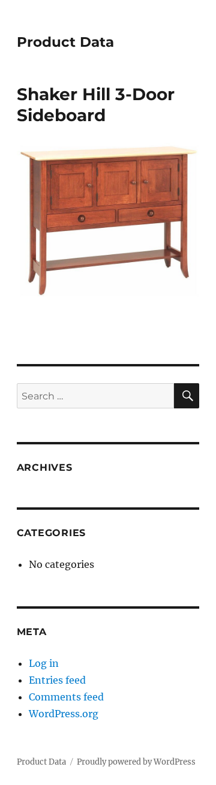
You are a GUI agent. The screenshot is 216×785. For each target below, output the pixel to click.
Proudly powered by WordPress (136, 762)
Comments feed (66, 697)
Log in (44, 663)
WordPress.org (63, 714)
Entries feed (57, 680)
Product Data (65, 42)
